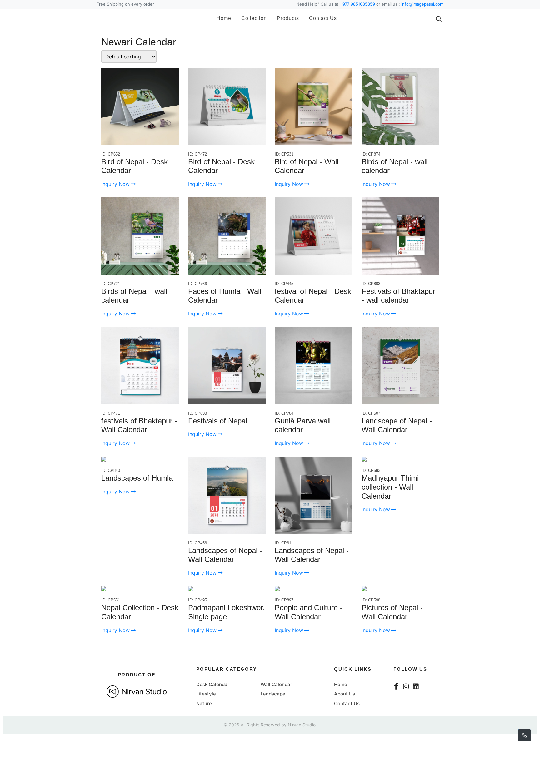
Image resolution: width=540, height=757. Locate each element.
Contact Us (314, 18)
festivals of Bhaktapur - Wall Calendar (139, 425)
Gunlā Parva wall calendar (303, 425)
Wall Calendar (276, 684)
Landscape (273, 694)
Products (279, 18)
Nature (204, 703)
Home (215, 18)
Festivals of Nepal (217, 421)
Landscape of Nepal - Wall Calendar (397, 425)
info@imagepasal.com (422, 4)
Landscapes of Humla (137, 478)
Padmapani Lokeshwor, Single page (226, 612)
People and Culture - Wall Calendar (308, 612)
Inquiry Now (115, 184)
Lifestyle (206, 694)
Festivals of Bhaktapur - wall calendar (398, 295)
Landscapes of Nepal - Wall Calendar (225, 555)
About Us (344, 694)
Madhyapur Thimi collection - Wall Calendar (390, 487)
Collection (245, 18)
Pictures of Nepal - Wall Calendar (392, 612)
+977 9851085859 (357, 4)
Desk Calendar (212, 684)
